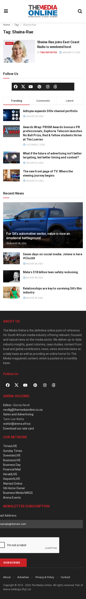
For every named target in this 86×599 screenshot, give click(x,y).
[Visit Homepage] (42, 11)
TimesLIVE (10, 446)
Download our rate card (18, 428)
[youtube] (31, 87)
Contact (65, 577)
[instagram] (48, 87)
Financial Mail (12, 469)
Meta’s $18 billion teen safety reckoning (50, 272)
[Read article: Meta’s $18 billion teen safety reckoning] (11, 276)
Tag (16, 24)
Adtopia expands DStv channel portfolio (50, 111)
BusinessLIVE (12, 460)
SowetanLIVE (12, 455)
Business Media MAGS (18, 492)
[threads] (55, 86)
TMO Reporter (48, 52)
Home (6, 24)
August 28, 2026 (17, 243)
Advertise (23, 577)
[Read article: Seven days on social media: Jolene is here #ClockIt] (11, 258)
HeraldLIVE (10, 474)
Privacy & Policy (44, 577)
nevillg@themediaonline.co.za (23, 409)
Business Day (12, 464)
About (7, 577)
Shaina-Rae (29, 24)
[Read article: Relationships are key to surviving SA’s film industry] (11, 292)
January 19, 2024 (71, 52)
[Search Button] (80, 11)
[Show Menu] (6, 11)
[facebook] (16, 87)
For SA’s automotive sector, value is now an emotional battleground (38, 236)
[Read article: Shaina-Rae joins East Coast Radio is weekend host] (19, 51)
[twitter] (23, 86)
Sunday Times (12, 450)
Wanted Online (12, 483)
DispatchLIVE (11, 478)
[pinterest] (39, 87)
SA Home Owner (14, 488)
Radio (9, 43)
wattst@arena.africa (16, 423)
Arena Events (12, 497)
